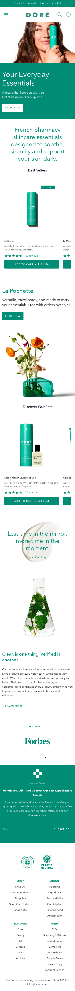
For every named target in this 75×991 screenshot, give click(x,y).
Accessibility (54, 952)
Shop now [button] (12, 107)
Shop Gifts (20, 910)
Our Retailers (54, 904)
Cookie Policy (55, 958)
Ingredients (54, 892)
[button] (6, 14)
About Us (54, 887)
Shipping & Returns (54, 935)
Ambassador (54, 915)
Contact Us (54, 947)
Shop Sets (20, 898)
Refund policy (55, 941)
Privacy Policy (54, 964)
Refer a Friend (55, 910)
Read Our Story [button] (37, 557)
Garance (20, 952)
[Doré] (37, 14)
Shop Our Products (20, 904)
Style (20, 941)
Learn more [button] (14, 706)
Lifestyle (20, 947)
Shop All (20, 887)
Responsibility (54, 898)
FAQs (55, 929)
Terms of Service (54, 970)
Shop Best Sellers (20, 892)
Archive (20, 958)
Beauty (20, 935)
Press (20, 929)
